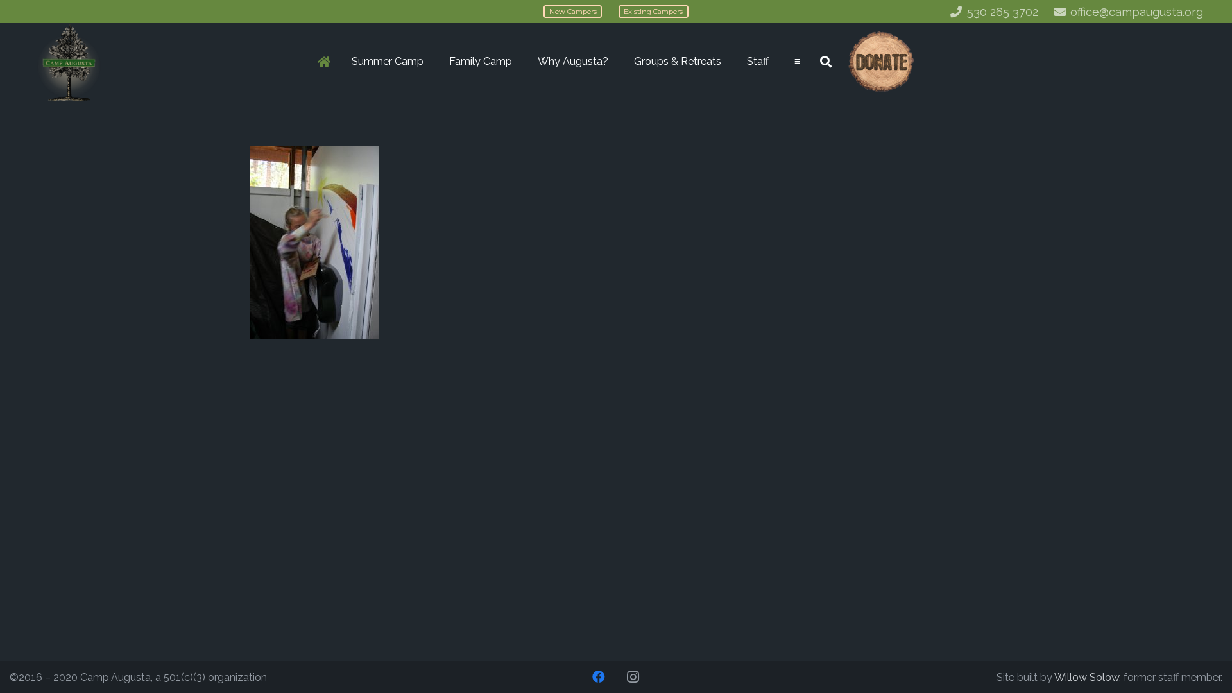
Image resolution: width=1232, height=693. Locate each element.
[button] (430, 61)
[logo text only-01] (69, 62)
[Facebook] (599, 677)
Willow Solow (1086, 677)
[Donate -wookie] (880, 61)
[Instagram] (633, 677)
